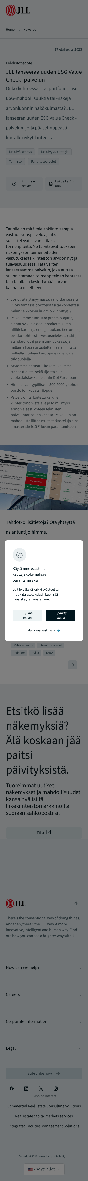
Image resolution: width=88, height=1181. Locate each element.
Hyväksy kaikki (61, 616)
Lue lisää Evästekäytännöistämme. (35, 597)
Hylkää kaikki (27, 616)
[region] (44, 590)
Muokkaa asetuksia (44, 630)
